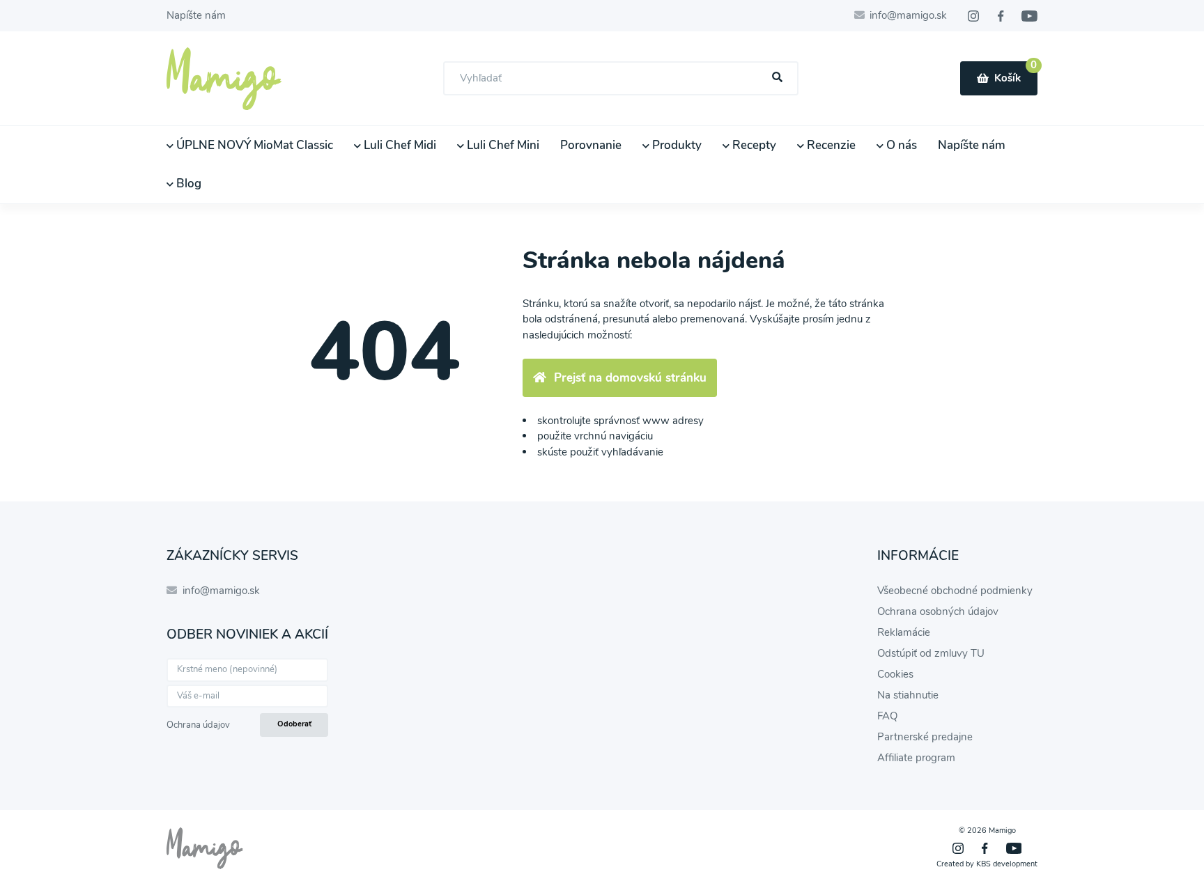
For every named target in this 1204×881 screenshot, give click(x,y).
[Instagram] (973, 16)
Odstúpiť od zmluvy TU (931, 653)
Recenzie (830, 145)
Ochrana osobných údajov (937, 611)
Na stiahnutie (908, 695)
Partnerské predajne (925, 737)
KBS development (1006, 864)
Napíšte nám (196, 15)
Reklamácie (903, 632)
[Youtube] (1029, 16)
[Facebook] (1000, 16)
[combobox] (620, 78)
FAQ (887, 716)
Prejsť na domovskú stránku (630, 378)
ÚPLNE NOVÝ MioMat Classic (253, 145)
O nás (900, 145)
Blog (187, 184)
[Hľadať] (777, 77)
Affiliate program (916, 758)
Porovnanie (591, 145)
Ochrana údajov (198, 725)
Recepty (753, 145)
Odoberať (294, 724)
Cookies (895, 674)
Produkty (675, 145)
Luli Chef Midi (398, 145)
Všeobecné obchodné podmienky (955, 591)
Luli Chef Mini (501, 145)
